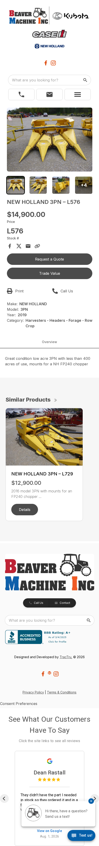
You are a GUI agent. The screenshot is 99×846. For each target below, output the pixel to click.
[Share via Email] (28, 246)
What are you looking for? (35, 80)
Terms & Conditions (61, 692)
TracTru (65, 657)
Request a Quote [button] (49, 259)
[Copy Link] (37, 246)
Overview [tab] (49, 342)
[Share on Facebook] (9, 246)
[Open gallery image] (49, 139)
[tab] (15, 185)
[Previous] (4, 798)
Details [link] (24, 509)
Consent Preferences (18, 703)
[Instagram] (53, 63)
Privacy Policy (33, 692)
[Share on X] (19, 246)
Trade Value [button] (49, 273)
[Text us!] (81, 836)
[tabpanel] (49, 140)
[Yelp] (49, 673)
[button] (21, 94)
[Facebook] (46, 63)
